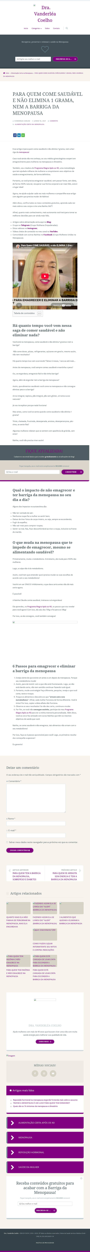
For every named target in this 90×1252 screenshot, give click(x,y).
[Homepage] (45, 13)
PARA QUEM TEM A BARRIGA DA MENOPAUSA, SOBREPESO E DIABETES (27, 875)
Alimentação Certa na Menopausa (29, 124)
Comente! (54, 121)
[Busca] (65, 26)
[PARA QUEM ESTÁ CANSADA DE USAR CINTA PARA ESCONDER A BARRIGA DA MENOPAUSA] (45, 966)
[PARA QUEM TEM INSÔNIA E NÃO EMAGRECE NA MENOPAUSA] (18, 966)
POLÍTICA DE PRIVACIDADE (45, 1243)
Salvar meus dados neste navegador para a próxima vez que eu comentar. (43, 842)
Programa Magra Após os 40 (46, 168)
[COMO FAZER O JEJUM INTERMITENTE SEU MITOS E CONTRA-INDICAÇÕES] (45, 930)
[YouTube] (53, 1073)
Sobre (47, 28)
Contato (56, 28)
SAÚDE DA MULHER (28, 1167)
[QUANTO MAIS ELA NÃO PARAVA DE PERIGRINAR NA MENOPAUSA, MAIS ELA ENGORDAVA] (18, 903)
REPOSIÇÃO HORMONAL (31, 1152)
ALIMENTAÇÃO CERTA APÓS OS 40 (36, 1123)
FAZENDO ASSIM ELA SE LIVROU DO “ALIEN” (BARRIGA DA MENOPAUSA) (45, 920)
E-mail (12, 830)
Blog (49, 222)
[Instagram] (44, 1073)
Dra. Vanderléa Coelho (11, 1233)
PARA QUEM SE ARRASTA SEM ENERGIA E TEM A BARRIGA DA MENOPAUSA (64, 875)
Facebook (48, 235)
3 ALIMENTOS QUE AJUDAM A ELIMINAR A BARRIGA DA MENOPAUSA (70, 920)
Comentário (14, 781)
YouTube (54, 231)
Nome (11, 818)
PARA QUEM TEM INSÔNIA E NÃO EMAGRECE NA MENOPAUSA (18, 973)
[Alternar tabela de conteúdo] (38, 313)
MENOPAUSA (25, 1138)
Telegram (25, 225)
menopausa (24, 152)
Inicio (26, 28)
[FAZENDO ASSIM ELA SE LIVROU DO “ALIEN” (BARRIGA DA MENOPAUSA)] (45, 910)
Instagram (32, 228)
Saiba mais (44, 1042)
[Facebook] (35, 1073)
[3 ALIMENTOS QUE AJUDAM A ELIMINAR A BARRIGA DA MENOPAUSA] (71, 903)
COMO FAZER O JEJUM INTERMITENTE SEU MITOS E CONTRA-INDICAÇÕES (45, 946)
